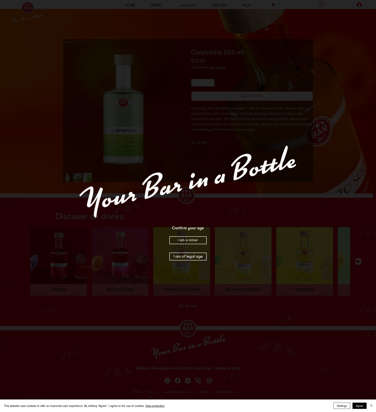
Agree (359, 406)
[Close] (371, 406)
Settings (342, 406)
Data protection (155, 406)
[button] (188, 257)
